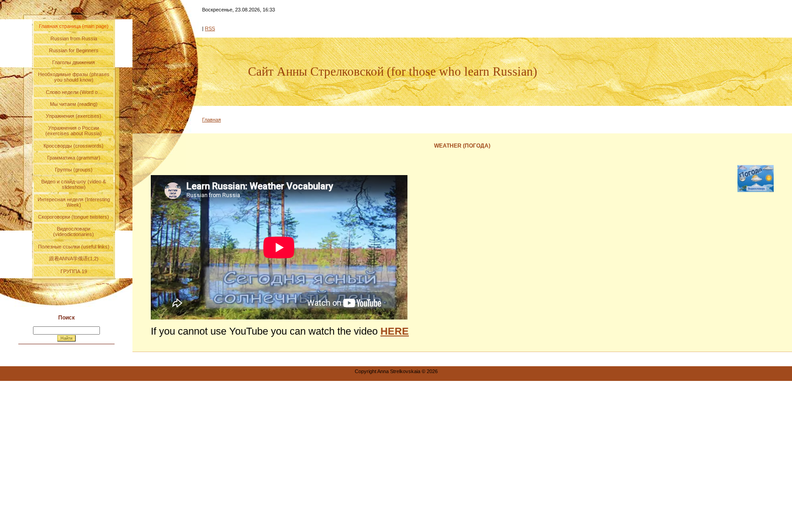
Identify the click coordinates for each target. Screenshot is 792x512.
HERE (394, 331)
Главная (211, 119)
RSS (210, 28)
